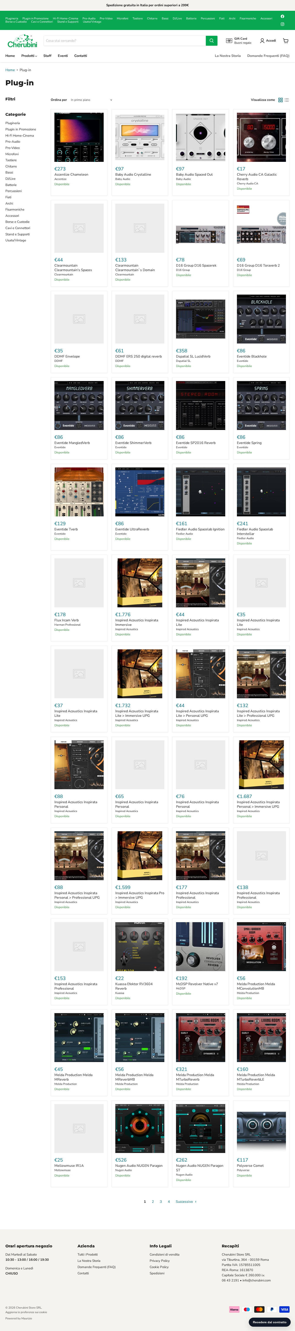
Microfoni (122, 18)
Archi (232, 18)
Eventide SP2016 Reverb (196, 443)
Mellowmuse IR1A (69, 1165)
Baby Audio (122, 179)
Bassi (165, 18)
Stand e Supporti (68, 21)
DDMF (58, 361)
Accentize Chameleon (71, 174)
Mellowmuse (62, 1170)
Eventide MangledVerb (72, 443)
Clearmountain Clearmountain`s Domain (135, 267)
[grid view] (281, 100)
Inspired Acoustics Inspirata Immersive (136, 622)
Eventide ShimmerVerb (133, 443)
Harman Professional (67, 625)
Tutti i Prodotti (88, 1254)
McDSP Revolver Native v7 (197, 984)
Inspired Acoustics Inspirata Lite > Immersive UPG (136, 713)
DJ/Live (177, 18)
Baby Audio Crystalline (133, 174)
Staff (47, 55)
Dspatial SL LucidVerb (193, 356)
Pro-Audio (88, 18)
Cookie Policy (159, 1267)
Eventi (63, 55)
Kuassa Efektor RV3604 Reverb (134, 986)
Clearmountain (63, 275)
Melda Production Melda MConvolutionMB (256, 986)
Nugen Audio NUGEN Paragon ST (199, 1168)
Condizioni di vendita (164, 1254)
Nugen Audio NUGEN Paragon (139, 1165)
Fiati (222, 18)
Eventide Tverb (66, 529)
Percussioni (208, 18)
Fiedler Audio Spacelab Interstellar (255, 531)
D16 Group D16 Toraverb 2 (258, 265)
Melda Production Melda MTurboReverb (195, 1077)
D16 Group (183, 270)
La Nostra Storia (228, 55)
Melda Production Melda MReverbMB (134, 1077)
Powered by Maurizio (18, 1318)
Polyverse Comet (250, 1165)
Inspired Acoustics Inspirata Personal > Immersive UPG (258, 804)
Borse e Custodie (16, 21)
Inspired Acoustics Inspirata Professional (197, 895)
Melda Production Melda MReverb (73, 1077)
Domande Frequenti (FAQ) (268, 55)
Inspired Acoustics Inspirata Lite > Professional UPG (258, 713)
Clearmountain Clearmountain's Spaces (73, 267)
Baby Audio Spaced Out (194, 174)
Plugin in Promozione (35, 18)
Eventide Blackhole (252, 356)
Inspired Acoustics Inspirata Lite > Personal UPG (197, 713)
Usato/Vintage (92, 21)
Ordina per (59, 100)
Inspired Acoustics (126, 629)
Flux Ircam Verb (66, 620)
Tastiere (138, 18)
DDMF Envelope (67, 356)
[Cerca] (211, 41)
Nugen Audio (123, 1170)
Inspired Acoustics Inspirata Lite (197, 622)
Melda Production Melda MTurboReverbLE (256, 1077)
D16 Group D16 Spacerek (196, 265)
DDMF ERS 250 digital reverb (138, 356)
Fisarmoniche (248, 18)
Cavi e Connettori (42, 21)
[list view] (287, 100)
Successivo (185, 1201)
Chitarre (152, 18)
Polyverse (243, 1170)
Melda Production (248, 993)
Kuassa (119, 993)
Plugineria (11, 18)
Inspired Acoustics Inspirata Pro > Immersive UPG (139, 895)
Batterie (191, 18)
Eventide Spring (249, 443)
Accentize (60, 179)
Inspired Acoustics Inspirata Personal (75, 804)
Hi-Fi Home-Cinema (65, 18)
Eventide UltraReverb (132, 529)
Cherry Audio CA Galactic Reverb (257, 176)
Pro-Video (106, 18)
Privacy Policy (160, 1261)
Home (10, 55)
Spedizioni (157, 1273)
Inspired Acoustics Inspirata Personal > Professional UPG (77, 895)
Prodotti (28, 55)
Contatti (80, 55)
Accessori (266, 18)
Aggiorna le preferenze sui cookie (26, 1312)
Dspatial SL (183, 361)
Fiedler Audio (184, 534)
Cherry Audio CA (247, 184)
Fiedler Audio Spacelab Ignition (200, 529)
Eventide (242, 361)
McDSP (180, 988)
